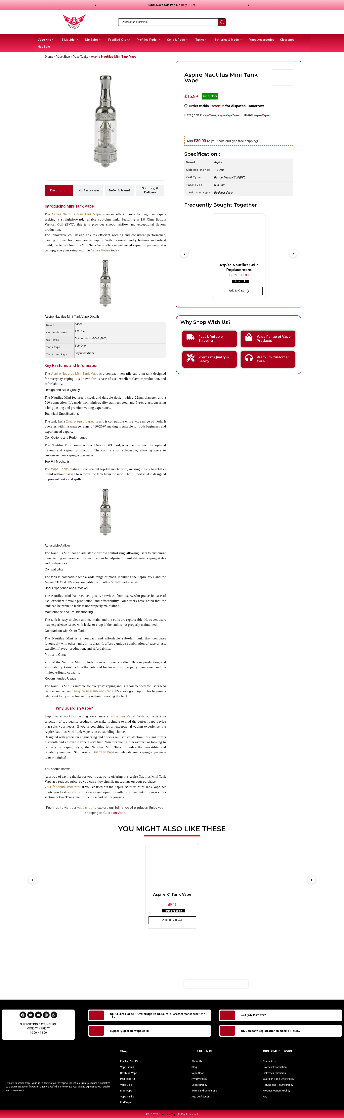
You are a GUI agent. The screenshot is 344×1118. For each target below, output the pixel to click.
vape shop (84, 808)
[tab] (59, 190)
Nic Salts (91, 39)
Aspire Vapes (100, 250)
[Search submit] (222, 22)
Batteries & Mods (226, 39)
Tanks (199, 39)
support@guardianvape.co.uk (130, 1030)
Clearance (287, 39)
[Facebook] (23, 1015)
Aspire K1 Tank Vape (172, 894)
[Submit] (272, 984)
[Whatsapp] (54, 1015)
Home (49, 56)
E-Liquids (68, 39)
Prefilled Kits (117, 39)
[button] (184, 253)
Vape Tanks (80, 56)
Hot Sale (44, 46)
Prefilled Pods (146, 39)
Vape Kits (44, 39)
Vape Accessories (261, 39)
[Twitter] (30, 1015)
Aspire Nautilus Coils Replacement (238, 267)
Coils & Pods (176, 39)
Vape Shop (63, 56)
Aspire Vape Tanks (228, 115)
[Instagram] (46, 1015)
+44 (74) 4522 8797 (253, 1015)
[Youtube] (38, 1015)
